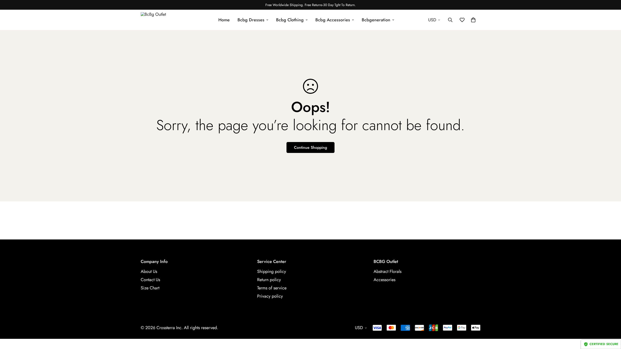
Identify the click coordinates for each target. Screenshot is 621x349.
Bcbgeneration (376, 20)
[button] (473, 19)
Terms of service (271, 288)
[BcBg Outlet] (162, 20)
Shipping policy (271, 271)
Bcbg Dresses (250, 20)
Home (224, 20)
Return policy (269, 280)
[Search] (450, 20)
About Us (149, 271)
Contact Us (150, 280)
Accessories (384, 280)
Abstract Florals (387, 271)
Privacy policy (270, 296)
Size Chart (150, 288)
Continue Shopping (310, 147)
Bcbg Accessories (332, 20)
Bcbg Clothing (290, 20)
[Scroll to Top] (611, 322)
